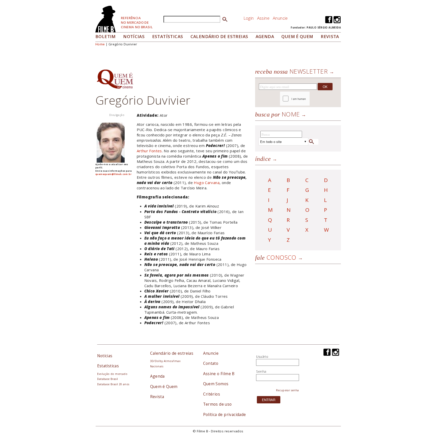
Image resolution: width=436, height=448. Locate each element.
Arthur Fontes (149, 150)
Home (100, 44)
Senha (261, 371)
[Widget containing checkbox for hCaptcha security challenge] (308, 99)
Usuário (262, 356)
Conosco (275, 257)
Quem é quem (297, 36)
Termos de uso (217, 404)
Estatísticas (167, 36)
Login (248, 18)
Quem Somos (216, 383)
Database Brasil (107, 379)
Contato (211, 363)
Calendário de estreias (172, 353)
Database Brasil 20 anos (113, 384)
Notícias (134, 36)
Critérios (211, 394)
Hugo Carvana (207, 182)
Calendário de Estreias (219, 36)
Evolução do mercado (112, 374)
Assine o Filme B (219, 373)
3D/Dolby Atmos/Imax (165, 361)
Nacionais (157, 366)
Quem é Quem (164, 386)
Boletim (105, 36)
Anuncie (280, 18)
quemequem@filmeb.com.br (113, 174)
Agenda (265, 36)
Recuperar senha (287, 390)
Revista (330, 36)
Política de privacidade (224, 414)
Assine (263, 18)
